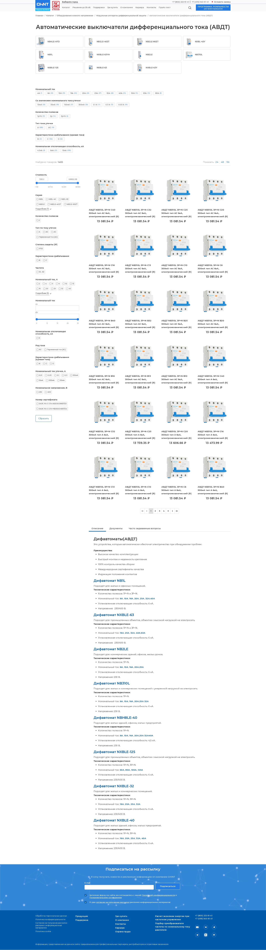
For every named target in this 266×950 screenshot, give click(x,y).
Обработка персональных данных (51, 916)
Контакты (151, 7)
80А (127, 770)
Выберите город (70, 2)
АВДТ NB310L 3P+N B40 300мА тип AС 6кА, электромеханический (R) (104, 324)
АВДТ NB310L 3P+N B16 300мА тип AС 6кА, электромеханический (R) (104, 379)
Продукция (81, 916)
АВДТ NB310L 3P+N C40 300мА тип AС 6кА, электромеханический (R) (104, 213)
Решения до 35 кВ (81, 7)
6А (121, 598)
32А (147, 598)
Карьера (139, 7)
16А (131, 598)
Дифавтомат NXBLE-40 (114, 820)
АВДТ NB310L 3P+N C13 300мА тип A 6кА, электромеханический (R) (104, 490)
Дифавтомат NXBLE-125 (114, 752)
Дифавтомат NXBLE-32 (114, 786)
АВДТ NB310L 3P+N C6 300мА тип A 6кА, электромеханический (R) (176, 490)
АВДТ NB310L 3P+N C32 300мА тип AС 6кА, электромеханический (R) (140, 213)
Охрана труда (122, 931)
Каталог (66, 7)
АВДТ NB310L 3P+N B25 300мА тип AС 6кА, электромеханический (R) (176, 324)
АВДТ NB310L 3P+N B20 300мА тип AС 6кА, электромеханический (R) (213, 324)
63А (143, 633)
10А (126, 598)
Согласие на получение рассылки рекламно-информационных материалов (51, 925)
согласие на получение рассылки (112, 902)
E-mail (87, 883)
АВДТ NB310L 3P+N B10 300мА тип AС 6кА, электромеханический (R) (176, 379)
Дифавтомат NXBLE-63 (114, 615)
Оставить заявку (222, 2)
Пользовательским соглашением (105, 898)
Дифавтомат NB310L (112, 683)
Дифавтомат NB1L (110, 581)
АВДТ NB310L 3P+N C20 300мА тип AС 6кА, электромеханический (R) (213, 213)
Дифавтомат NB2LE (111, 649)
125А (140, 770)
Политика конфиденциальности (50, 919)
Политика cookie (43, 931)
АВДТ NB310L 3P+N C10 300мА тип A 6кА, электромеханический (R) (140, 490)
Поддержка (99, 7)
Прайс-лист (164, 7)
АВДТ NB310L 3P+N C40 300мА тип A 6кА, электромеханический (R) (213, 379)
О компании (126, 7)
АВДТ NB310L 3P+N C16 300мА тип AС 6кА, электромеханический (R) (104, 268)
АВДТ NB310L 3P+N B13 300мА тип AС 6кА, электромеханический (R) (140, 379)
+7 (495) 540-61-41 (200, 2)
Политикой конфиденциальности (158, 895)
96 (228, 162)
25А (142, 598)
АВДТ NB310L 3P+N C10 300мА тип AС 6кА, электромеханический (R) (176, 268)
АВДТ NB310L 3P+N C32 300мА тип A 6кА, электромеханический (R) (104, 434)
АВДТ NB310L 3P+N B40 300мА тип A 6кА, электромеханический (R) (213, 490)
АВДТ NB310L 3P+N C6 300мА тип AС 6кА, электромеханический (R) (213, 268)
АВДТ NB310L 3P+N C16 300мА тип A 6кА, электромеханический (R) (213, 434)
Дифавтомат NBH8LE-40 (115, 718)
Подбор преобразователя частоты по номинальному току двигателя (172, 926)
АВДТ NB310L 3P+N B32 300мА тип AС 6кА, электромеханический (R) (140, 324)
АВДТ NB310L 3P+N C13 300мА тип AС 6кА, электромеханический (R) (140, 268)
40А (152, 598)
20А (136, 598)
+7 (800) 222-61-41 (180, 2)
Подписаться (168, 886)
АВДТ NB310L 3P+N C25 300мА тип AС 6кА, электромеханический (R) (176, 213)
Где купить (112, 7)
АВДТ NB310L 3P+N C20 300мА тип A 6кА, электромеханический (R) (176, 434)
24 (216, 162)
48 (222, 162)
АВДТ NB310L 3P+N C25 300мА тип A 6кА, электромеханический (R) (140, 434)
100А (134, 770)
